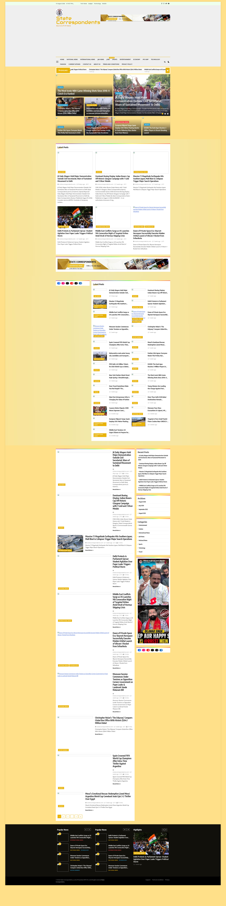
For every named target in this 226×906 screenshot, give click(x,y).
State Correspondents (78, 20)
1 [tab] (163, 114)
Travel (96, 392)
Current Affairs (74, 64)
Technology (97, 3)
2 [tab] (165, 114)
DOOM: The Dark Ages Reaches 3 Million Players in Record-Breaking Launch (155, 130)
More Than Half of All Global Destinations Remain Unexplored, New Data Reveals (158, 399)
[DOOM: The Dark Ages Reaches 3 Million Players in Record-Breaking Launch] (138, 366)
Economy (136, 59)
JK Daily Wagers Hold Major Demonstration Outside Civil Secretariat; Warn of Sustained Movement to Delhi (149, 100)
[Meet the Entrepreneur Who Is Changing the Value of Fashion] (100, 399)
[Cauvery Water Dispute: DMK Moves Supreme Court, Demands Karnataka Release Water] (100, 410)
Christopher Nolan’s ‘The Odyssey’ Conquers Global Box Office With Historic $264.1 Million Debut (69, 110)
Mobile (104, 3)
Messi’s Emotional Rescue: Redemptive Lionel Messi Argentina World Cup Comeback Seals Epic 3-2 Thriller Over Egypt (108, 796)
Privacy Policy (127, 64)
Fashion (63, 64)
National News (72, 59)
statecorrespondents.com (67, 184)
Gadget (90, 3)
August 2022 (142, 513)
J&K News (101, 59)
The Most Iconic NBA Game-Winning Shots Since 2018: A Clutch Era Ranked (157, 377)
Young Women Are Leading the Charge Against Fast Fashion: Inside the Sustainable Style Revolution (98, 130)
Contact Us (87, 64)
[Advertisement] (113, 40)
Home (62, 59)
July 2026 (141, 505)
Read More (116, 489)
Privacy (167, 880)
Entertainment (125, 59)
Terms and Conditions (111, 64)
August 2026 (142, 502)
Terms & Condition (157, 880)
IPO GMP (145, 59)
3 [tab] (168, 114)
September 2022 (143, 509)
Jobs (109, 58)
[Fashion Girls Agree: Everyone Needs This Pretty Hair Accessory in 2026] (138, 356)
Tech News (84, 3)
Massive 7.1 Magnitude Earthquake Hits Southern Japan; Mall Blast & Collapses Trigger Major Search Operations (149, 69)
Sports (114, 59)
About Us (97, 64)
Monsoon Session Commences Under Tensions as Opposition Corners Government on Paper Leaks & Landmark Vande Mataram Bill (123, 682)
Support (148, 880)
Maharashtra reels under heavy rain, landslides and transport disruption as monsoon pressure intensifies (98, 110)
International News (87, 59)
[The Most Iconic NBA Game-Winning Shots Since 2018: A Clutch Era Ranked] (138, 378)
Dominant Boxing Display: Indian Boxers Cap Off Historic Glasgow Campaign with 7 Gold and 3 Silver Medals (112, 178)
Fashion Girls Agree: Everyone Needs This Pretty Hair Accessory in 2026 (157, 355)
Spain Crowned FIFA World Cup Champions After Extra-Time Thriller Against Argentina (119, 344)
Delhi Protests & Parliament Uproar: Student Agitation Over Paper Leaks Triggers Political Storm (75, 233)
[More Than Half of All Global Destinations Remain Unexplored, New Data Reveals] (138, 399)
